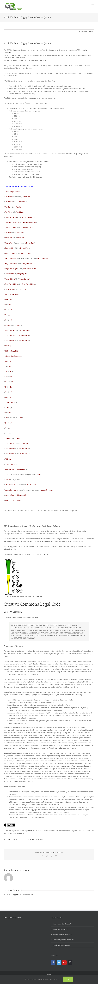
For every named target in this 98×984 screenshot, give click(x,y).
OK (68, 979)
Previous (84, 32)
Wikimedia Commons (34, 597)
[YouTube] (64, 962)
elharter (8, 839)
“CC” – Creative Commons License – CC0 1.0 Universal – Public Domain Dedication (32, 526)
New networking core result (62, 934)
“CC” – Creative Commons (15, 55)
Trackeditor (30, 839)
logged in (16, 895)
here (38, 554)
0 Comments (40, 839)
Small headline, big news (61, 945)
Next (91, 32)
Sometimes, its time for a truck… (64, 940)
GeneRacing (31, 831)
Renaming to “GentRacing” (62, 924)
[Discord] (70, 962)
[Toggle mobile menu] (92, 4)
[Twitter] (59, 962)
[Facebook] (53, 962)
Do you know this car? (60, 929)
